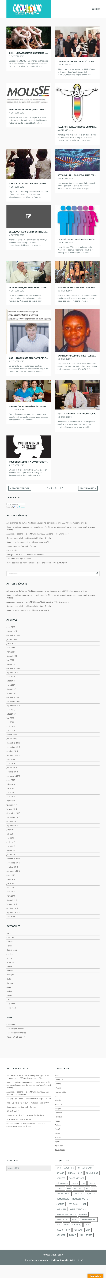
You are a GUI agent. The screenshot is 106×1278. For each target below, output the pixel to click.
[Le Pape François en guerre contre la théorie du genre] (28, 272)
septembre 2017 (13, 825)
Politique (10, 975)
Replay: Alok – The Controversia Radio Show (25, 554)
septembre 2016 (13, 871)
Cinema (71, 1173)
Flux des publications (15, 1028)
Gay (94, 1188)
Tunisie (72, 1235)
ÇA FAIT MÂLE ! (13, 550)
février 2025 (11, 631)
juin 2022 (10, 660)
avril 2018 (10, 796)
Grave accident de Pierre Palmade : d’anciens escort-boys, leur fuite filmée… (38, 563)
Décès (92, 1183)
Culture (9, 942)
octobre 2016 (12, 867)
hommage (91, 1194)
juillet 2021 (10, 681)
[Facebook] (78, 1260)
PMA (68, 1230)
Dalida (75, 1183)
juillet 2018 (11, 784)
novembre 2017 (13, 817)
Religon (9, 983)
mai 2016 (10, 887)
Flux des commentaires (16, 1033)
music (75, 1219)
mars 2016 (10, 896)
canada (60, 1173)
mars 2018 (10, 801)
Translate (22, 507)
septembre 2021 (13, 672)
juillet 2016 (11, 879)
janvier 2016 (11, 904)
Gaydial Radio (63, 1194)
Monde (9, 958)
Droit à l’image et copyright (36, 1260)
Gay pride (78, 1194)
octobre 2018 (12, 772)
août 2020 (10, 710)
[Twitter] (81, 1260)
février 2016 (11, 900)
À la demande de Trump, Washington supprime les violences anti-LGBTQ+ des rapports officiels (46, 523)
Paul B (59, 1230)
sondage (60, 1235)
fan (69, 1188)
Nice (58, 1225)
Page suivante (87, 488)
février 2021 (11, 689)
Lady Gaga (73, 1204)
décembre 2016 (13, 859)
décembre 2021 (13, 668)
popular (78, 1230)
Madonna (61, 1209)
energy (60, 1188)
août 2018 (10, 780)
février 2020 (11, 734)
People (9, 966)
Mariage (83, 1214)
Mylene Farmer (88, 1219)
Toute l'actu (11, 1008)
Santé (8, 987)
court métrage (76, 1178)
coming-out (92, 1173)
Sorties (9, 995)
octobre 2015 (12, 908)
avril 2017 (10, 842)
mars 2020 (11, 730)
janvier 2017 (11, 854)
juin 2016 (10, 883)
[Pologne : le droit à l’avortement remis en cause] (28, 446)
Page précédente (20, 488)
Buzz (8, 933)
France (9, 946)
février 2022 (11, 664)
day (83, 1183)
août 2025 (10, 627)
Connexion (10, 1024)
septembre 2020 (13, 705)
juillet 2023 (11, 643)
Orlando (76, 1225)
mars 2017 (10, 846)
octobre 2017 (12, 821)
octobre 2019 (12, 751)
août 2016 (10, 875)
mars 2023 (11, 652)
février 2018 (11, 805)
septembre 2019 (13, 755)
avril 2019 (10, 763)
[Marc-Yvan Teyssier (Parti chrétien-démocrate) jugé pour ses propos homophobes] (28, 94)
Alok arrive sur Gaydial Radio (18, 559)
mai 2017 (10, 838)
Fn (87, 1188)
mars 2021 (10, 685)
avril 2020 (10, 726)
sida (88, 1230)
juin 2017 (10, 834)
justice (60, 1204)
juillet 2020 (11, 714)
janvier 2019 (11, 768)
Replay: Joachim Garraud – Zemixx (21, 546)
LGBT (83, 1204)
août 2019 (10, 759)
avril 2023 (10, 648)
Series (9, 991)
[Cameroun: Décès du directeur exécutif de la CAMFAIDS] (77, 330)
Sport (8, 999)
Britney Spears (85, 1168)
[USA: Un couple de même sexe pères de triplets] (28, 391)
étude (89, 1235)
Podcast (9, 970)
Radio (8, 979)
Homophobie (11, 950)
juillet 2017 (10, 830)
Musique (10, 962)
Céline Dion (62, 1183)
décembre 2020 (13, 697)
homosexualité (80, 1199)
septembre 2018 (13, 776)
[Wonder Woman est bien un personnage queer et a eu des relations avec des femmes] (77, 272)
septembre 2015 (13, 912)
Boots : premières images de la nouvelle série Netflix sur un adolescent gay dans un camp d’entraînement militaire (28, 1085)
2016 (58, 1168)
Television (10, 1004)
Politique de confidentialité (63, 1260)
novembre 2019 (13, 747)
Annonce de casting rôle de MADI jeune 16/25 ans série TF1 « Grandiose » (37, 534)
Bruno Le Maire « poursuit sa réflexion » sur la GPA (27, 542)
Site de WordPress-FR (15, 1037)
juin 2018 (10, 788)
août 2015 (10, 916)
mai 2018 (10, 792)
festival (78, 1188)
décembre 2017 (13, 813)
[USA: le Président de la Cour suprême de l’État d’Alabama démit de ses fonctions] (77, 394)
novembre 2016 (13, 863)
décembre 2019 (13, 743)
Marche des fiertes (66, 1214)
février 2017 (11, 850)
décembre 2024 (13, 635)
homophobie (62, 1199)
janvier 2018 (11, 809)
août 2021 (10, 677)
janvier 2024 (11, 639)
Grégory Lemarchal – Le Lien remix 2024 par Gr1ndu (28, 538)
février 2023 (11, 656)
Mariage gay (62, 1219)
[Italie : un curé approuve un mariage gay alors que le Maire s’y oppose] (77, 103)
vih (81, 1235)
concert (60, 1178)
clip (80, 1173)
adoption (69, 1168)
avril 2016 (10, 892)
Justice (9, 954)
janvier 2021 (11, 693)
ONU (66, 1225)
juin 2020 (10, 718)
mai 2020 (10, 722)
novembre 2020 (13, 701)
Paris (87, 1225)
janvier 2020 (11, 739)
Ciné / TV (10, 937)
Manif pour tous (78, 1209)
